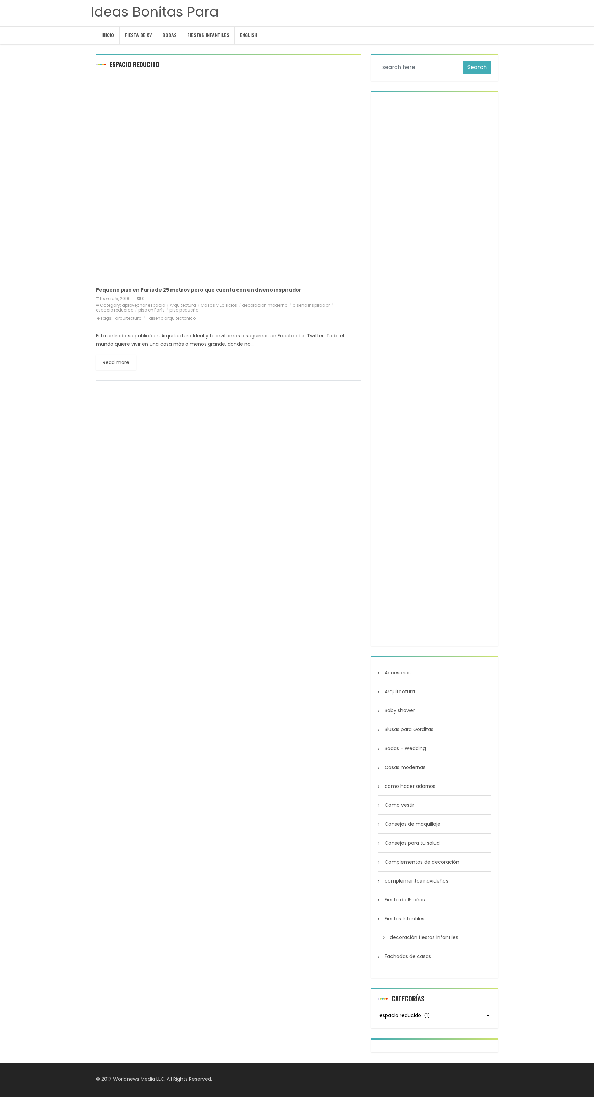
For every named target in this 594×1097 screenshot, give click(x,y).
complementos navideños (416, 880)
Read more (116, 362)
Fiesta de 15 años (405, 899)
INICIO (107, 35)
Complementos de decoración (422, 861)
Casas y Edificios (219, 305)
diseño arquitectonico (172, 318)
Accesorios (398, 672)
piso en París (151, 310)
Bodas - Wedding (405, 748)
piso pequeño (183, 310)
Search (477, 67)
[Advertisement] (228, 127)
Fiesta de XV (138, 35)
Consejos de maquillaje (412, 824)
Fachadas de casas (408, 956)
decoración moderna (265, 305)
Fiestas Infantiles (208, 35)
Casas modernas (405, 767)
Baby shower (400, 710)
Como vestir (399, 805)
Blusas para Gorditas (409, 729)
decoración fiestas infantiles (424, 937)
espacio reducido (114, 310)
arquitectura (128, 318)
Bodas (169, 35)
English (248, 35)
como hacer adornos (410, 786)
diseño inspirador (311, 305)
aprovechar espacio (143, 305)
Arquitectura (183, 305)
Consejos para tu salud (412, 843)
